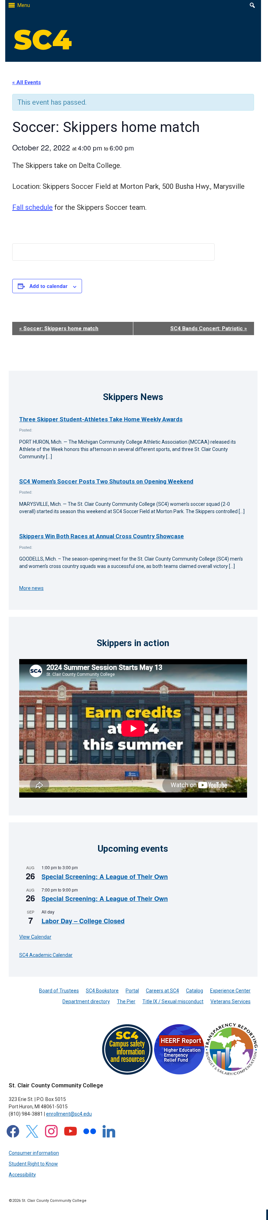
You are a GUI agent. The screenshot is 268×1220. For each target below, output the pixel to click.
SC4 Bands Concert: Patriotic (208, 328)
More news (31, 588)
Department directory (86, 1001)
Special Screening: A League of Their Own (105, 876)
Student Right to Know (33, 1164)
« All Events (26, 82)
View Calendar (35, 936)
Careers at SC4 (162, 990)
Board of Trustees (59, 990)
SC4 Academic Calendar (46, 955)
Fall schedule (32, 207)
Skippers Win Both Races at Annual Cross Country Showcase (101, 536)
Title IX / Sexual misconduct (172, 1001)
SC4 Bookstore (102, 990)
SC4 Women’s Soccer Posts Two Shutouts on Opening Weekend (106, 481)
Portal (132, 990)
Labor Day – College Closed (83, 920)
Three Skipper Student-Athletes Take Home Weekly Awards (101, 419)
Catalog (194, 990)
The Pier (126, 1001)
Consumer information (34, 1153)
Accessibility (22, 1174)
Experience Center (230, 990)
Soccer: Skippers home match (58, 328)
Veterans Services (230, 1001)
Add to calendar (48, 285)
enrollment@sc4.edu (69, 1114)
